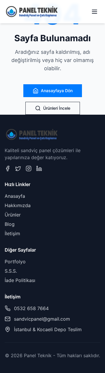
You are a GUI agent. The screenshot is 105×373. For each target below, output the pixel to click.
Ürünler (13, 215)
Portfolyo (15, 261)
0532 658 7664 (31, 308)
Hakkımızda (18, 205)
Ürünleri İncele (56, 108)
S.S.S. (11, 271)
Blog (10, 224)
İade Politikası (20, 280)
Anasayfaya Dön (57, 90)
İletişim (12, 233)
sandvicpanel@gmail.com (42, 319)
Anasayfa (15, 196)
